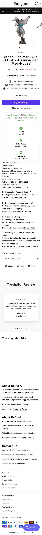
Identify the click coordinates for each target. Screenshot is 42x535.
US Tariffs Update (9, 488)
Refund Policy (30, 228)
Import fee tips (12, 253)
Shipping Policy (31, 246)
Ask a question (12, 258)
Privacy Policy (7, 480)
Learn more (31, 76)
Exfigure (21, 4)
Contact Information (9, 484)
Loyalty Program (8, 511)
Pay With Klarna (8, 507)
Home (20, 52)
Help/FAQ (5, 503)
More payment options (21, 108)
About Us (5, 472)
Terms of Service (8, 476)
